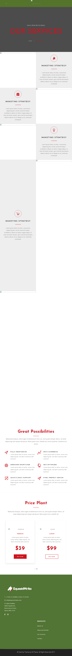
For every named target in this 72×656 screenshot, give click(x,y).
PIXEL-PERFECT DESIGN (53, 477)
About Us (40, 626)
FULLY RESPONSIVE (18, 452)
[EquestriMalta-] (36, 3)
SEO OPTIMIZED (50, 464)
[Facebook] (4, 614)
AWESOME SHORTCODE (20, 464)
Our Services (41, 634)
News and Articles (43, 630)
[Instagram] (8, 614)
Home (30, 41)
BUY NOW (20, 556)
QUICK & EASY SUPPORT (20, 477)
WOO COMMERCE (50, 452)
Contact (39, 638)
